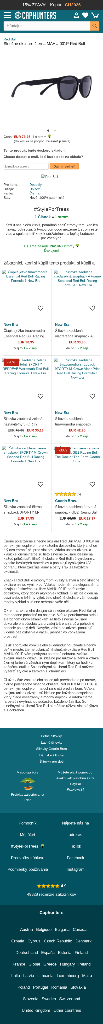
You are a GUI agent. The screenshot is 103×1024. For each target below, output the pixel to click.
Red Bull (10, 39)
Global (34, 964)
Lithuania (45, 975)
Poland (23, 987)
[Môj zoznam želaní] (85, 15)
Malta (87, 975)
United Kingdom (36, 1010)
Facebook (75, 858)
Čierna (34, 193)
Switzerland (69, 999)
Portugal (40, 987)
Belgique (44, 929)
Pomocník (28, 823)
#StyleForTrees (26, 846)
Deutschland (27, 952)
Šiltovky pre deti (51, 761)
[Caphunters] (30, 15)
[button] (48, 130)
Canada (79, 929)
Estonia (64, 952)
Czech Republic (58, 941)
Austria (26, 929)
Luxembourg (68, 975)
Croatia (17, 941)
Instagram (76, 869)
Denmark (83, 941)
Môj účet (27, 834)
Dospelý (35, 185)
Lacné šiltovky (51, 742)
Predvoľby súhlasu (27, 858)
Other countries (67, 1010)
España (48, 952)
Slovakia (78, 987)
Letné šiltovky (51, 736)
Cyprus (34, 941)
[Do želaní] (40, 308)
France (19, 964)
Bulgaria (62, 929)
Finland (81, 952)
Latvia (28, 975)
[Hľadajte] (94, 26)
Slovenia (30, 999)
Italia (15, 975)
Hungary (67, 964)
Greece (50, 964)
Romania (59, 987)
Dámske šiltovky (51, 755)
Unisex (34, 189)
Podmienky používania (27, 869)
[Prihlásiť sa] (76, 15)
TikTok (75, 846)
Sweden (49, 999)
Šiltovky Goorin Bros (51, 749)
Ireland (84, 964)
